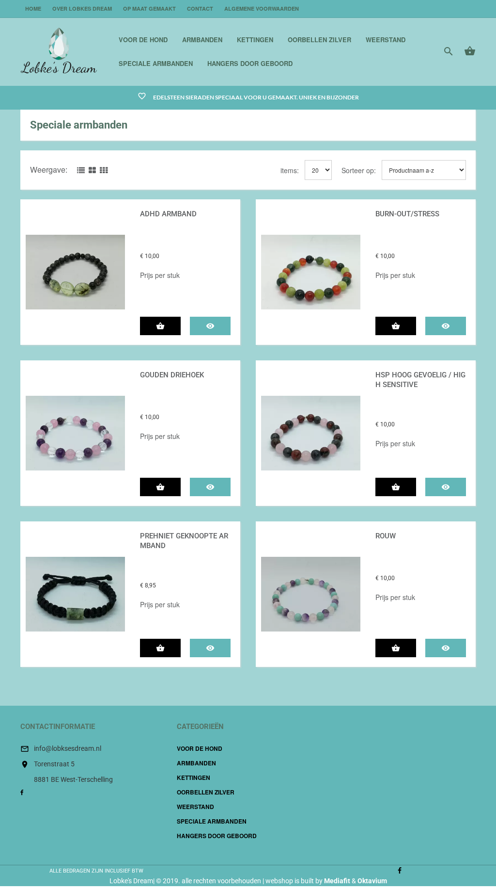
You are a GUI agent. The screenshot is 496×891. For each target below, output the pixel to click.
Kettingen (255, 39)
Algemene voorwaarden (261, 8)
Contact (200, 8)
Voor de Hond (143, 39)
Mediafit (337, 881)
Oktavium (372, 881)
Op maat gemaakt (149, 8)
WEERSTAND (385, 39)
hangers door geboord (250, 63)
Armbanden (202, 39)
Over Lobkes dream (82, 8)
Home (33, 8)
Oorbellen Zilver (319, 39)
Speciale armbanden (156, 63)
